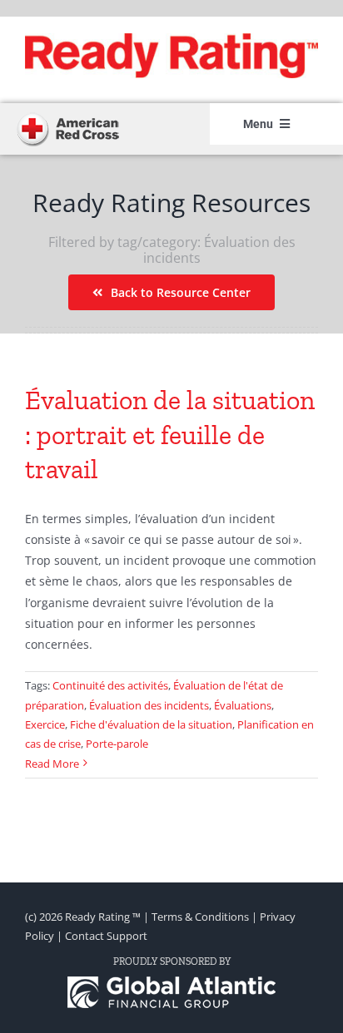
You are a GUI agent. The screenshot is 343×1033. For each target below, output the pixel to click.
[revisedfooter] (171, 982)
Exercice (45, 724)
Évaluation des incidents (149, 705)
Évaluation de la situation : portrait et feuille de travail (170, 434)
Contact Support (106, 935)
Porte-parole (117, 743)
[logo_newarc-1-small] (68, 117)
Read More (52, 763)
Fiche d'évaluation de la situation (151, 724)
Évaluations (242, 705)
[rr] (171, 39)
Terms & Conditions (200, 916)
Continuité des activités (110, 685)
